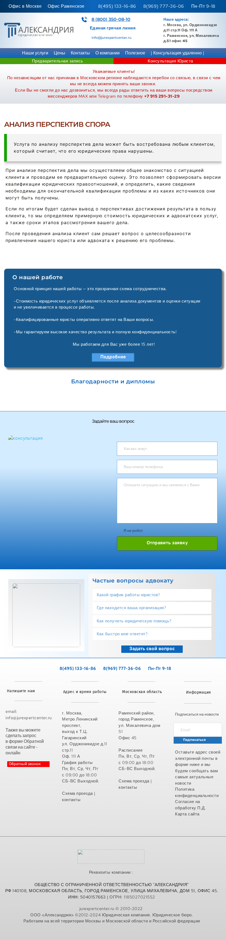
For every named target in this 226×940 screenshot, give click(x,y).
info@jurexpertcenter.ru (111, 37)
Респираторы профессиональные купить (112, 933)
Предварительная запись (57, 61)
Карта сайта (188, 814)
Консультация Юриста (170, 61)
